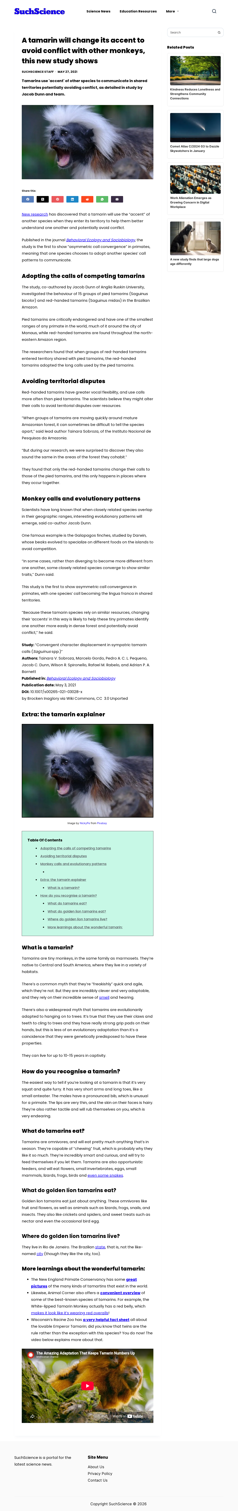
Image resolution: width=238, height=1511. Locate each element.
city (40, 1253)
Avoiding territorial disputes (63, 856)
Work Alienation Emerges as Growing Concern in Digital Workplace (190, 202)
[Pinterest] (58, 199)
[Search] (214, 11)
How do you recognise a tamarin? (68, 895)
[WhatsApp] (102, 199)
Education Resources (138, 11)
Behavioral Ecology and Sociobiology (100, 240)
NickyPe (85, 823)
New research (35, 214)
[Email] (117, 199)
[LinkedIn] (72, 199)
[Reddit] (87, 199)
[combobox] (191, 32)
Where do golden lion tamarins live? (77, 919)
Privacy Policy (100, 1473)
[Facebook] (28, 199)
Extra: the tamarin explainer (63, 879)
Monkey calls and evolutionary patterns (73, 864)
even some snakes (105, 1175)
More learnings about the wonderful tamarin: (85, 927)
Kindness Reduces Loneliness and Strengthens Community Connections (195, 93)
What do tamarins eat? (67, 903)
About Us (96, 1467)
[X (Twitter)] (43, 199)
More (170, 11)
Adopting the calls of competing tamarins (75, 848)
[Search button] (219, 32)
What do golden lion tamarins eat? (77, 911)
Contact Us (97, 1480)
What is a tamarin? (64, 887)
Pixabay (102, 823)
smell (104, 997)
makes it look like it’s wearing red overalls (69, 1313)
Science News (98, 11)
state (100, 1247)
